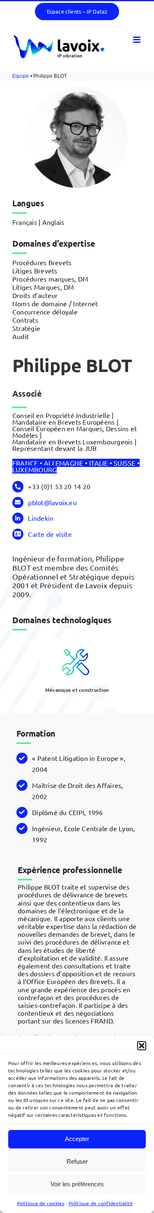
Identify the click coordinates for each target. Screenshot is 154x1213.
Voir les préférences (77, 1184)
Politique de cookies (40, 1203)
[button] (142, 1046)
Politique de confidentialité (101, 1203)
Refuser (77, 1161)
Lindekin (40, 518)
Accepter (77, 1138)
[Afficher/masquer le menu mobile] (137, 39)
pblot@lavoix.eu (52, 502)
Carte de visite (50, 534)
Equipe (20, 76)
